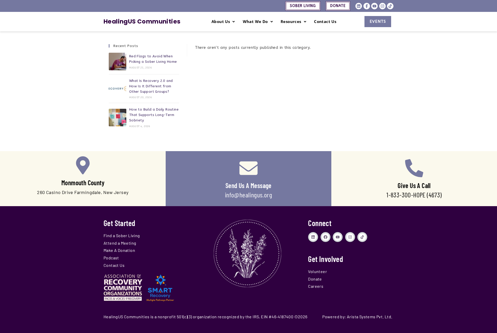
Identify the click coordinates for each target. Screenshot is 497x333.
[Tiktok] (390, 6)
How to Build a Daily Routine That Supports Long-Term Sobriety (154, 114)
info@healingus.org (248, 195)
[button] (223, 21)
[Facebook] (325, 237)
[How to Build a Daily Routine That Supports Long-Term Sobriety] (117, 117)
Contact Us (325, 21)
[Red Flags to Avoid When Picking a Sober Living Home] (117, 61)
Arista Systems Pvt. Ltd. (369, 316)
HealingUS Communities (142, 21)
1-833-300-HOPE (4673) (414, 195)
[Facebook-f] (366, 6)
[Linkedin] (358, 6)
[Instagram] (382, 6)
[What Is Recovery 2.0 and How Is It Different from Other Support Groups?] (117, 88)
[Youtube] (374, 6)
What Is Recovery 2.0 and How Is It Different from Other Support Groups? (151, 86)
